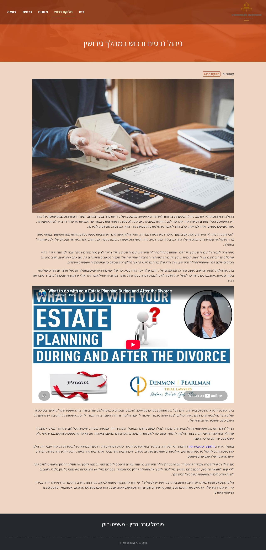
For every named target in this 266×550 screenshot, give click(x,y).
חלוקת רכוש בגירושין (201, 446)
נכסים (27, 11)
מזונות (43, 11)
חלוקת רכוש (63, 11)
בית (81, 11)
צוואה (11, 11)
